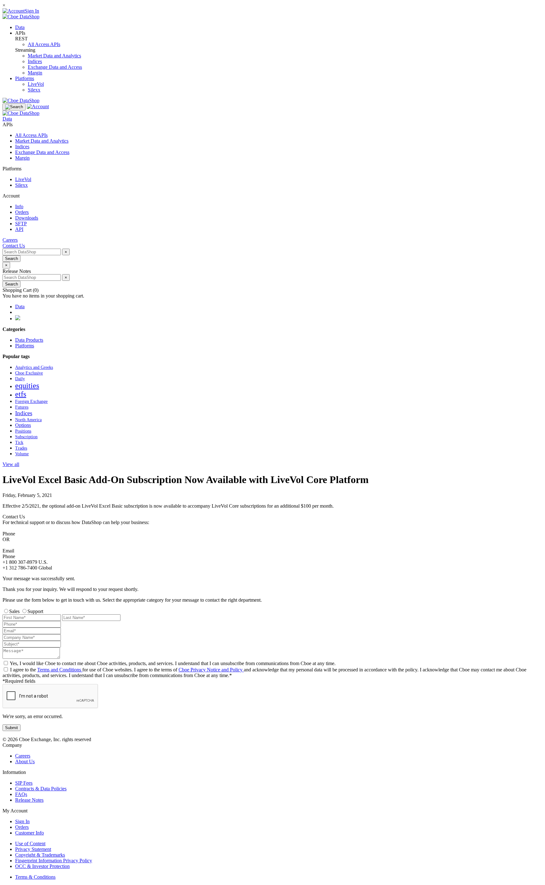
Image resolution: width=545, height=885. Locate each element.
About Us (25, 761)
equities (27, 385)
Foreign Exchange (31, 401)
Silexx (34, 89)
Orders (22, 827)
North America (28, 419)
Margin (35, 72)
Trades (21, 448)
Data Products (29, 340)
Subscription (26, 436)
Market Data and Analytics (54, 55)
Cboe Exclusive (29, 372)
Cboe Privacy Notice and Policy (211, 669)
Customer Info (29, 832)
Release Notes (29, 800)
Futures (21, 407)
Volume (22, 453)
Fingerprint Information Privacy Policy (53, 860)
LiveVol (36, 84)
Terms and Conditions (59, 669)
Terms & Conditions (35, 877)
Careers (22, 755)
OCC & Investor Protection (42, 866)
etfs (20, 394)
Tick (19, 442)
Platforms (24, 78)
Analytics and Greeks (34, 367)
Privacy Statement (33, 849)
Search (11, 258)
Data (20, 27)
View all (11, 464)
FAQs (21, 794)
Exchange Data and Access (55, 67)
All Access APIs (44, 44)
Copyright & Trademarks (40, 855)
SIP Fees (23, 783)
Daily (20, 378)
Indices (35, 61)
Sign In (22, 821)
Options (23, 425)
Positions (23, 431)
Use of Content (30, 843)
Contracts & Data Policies (41, 788)
